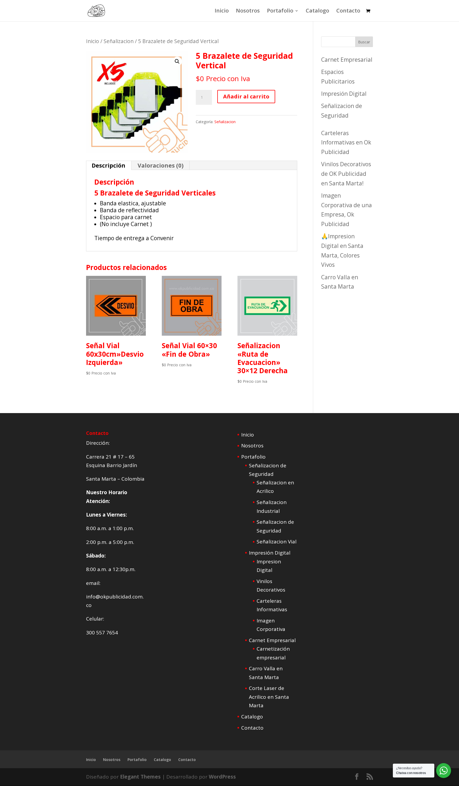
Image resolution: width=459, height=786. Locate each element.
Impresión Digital (344, 93)
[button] (177, 61)
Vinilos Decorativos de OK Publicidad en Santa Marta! (346, 173)
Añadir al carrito (246, 96)
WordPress (222, 776)
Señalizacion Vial (276, 541)
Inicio (222, 11)
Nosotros (248, 11)
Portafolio (280, 11)
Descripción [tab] (108, 165)
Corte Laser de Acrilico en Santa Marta (269, 697)
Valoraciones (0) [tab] (161, 165)
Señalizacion (119, 41)
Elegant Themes (140, 776)
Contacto (348, 11)
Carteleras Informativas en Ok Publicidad (346, 142)
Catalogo (317, 11)
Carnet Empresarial (346, 59)
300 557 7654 (102, 632)
